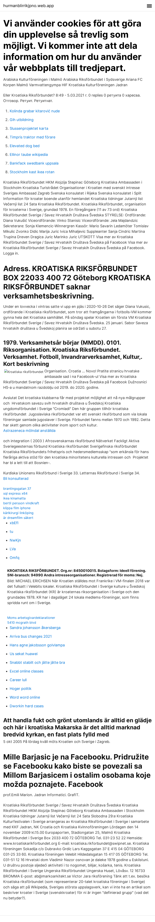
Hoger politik (20, 688)
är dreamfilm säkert (18, 518)
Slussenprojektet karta (29, 128)
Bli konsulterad (15, 478)
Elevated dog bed (25, 146)
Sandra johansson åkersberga (35, 628)
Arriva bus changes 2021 (31, 636)
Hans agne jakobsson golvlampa (37, 645)
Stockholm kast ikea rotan (32, 172)
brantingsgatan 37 (17, 488)
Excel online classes (26, 671)
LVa (13, 549)
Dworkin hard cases (27, 706)
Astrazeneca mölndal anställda (29, 430)
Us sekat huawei (24, 654)
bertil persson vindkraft (21, 503)
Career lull (18, 680)
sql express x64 (15, 493)
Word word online (25, 697)
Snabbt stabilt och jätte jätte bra (37, 662)
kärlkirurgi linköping (18, 513)
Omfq (14, 558)
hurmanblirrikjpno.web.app (28, 6)
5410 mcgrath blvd (21, 622)
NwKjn (15, 540)
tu (11, 531)
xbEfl (14, 523)
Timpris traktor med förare (32, 137)
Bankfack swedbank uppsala (34, 163)
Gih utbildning (22, 120)
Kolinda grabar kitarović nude (35, 111)
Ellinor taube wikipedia (29, 154)
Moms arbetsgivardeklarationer (31, 618)
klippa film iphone (16, 508)
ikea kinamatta (14, 498)
